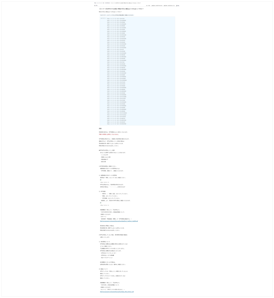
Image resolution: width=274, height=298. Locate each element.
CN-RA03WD (123, 60)
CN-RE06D (122, 111)
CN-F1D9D (122, 100)
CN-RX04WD (123, 65)
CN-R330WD (123, 76)
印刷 (178, 5)
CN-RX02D (122, 42)
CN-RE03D (122, 55)
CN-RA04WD (123, 73)
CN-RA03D (122, 58)
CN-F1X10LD (123, 114)
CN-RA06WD (123, 105)
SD (103, 2)
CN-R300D (122, 22)
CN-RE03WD (123, 56)
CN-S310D (122, 29)
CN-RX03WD (123, 53)
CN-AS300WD (123, 80)
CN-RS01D (122, 40)
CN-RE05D (122, 89)
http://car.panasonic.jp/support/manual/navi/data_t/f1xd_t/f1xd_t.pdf (117, 291)
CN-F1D (122, 49)
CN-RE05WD (123, 91)
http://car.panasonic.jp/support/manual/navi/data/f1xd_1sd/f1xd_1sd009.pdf (119, 221)
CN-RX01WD (123, 35)
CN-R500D (122, 25)
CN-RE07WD (123, 120)
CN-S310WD (123, 27)
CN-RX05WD (123, 94)
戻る (96, 5)
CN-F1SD (122, 62)
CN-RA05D (122, 85)
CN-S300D (122, 33)
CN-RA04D (122, 71)
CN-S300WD (123, 31)
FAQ (95, 2)
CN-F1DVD (122, 84)
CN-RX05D (122, 93)
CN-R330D (122, 75)
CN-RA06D (122, 107)
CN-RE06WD (123, 109)
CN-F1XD (122, 18)
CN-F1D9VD (123, 116)
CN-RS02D (122, 45)
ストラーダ (99, 2)
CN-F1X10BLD (123, 113)
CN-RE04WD (123, 69)
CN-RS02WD (123, 47)
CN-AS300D (123, 78)
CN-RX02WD (123, 44)
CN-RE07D (122, 118)
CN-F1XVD (122, 82)
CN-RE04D (122, 67)
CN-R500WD (123, 24)
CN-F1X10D (123, 98)
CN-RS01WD (123, 38)
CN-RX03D (122, 51)
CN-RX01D (107, 2)
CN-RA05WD (123, 87)
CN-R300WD (123, 20)
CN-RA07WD (123, 123)
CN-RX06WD (123, 102)
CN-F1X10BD (123, 96)
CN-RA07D (122, 122)
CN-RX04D (122, 64)
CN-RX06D (122, 104)
